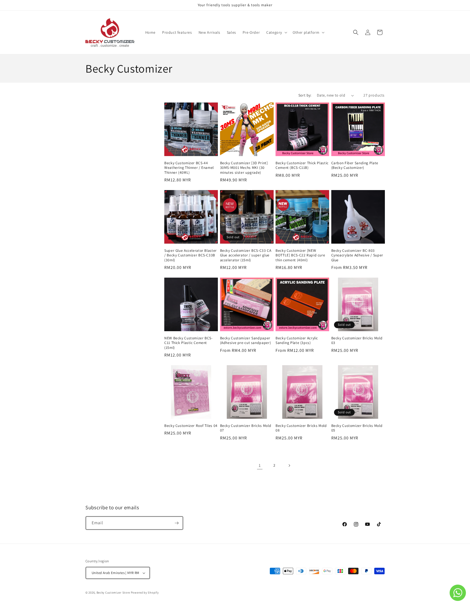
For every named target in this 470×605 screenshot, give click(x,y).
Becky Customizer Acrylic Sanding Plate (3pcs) (297, 340)
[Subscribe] (177, 523)
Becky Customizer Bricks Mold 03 (357, 340)
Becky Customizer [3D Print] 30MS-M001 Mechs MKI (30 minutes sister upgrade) (244, 168)
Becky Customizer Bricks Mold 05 (357, 428)
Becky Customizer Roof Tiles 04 (191, 425)
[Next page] (289, 465)
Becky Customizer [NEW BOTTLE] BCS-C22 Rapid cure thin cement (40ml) (300, 255)
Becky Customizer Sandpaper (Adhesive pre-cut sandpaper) (245, 340)
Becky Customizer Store (113, 592)
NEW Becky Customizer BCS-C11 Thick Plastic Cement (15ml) (188, 343)
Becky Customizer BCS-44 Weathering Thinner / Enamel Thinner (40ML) (189, 168)
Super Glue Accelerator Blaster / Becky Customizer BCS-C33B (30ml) (190, 255)
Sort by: (304, 95)
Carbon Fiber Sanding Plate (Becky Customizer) (354, 165)
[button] (276, 32)
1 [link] (260, 465)
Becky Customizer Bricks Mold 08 (301, 428)
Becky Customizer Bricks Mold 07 (245, 428)
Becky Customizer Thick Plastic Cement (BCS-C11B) (302, 165)
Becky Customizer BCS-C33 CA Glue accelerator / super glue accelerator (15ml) (245, 255)
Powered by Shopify (145, 592)
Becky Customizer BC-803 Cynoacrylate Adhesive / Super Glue (357, 255)
